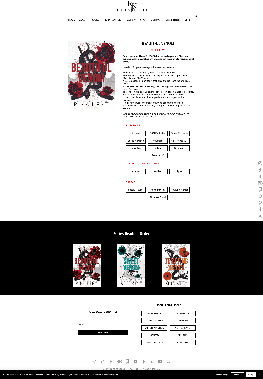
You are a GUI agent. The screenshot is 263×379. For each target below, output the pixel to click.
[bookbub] (260, 182)
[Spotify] (260, 196)
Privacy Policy (151, 368)
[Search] (196, 16)
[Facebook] (260, 176)
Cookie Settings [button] (221, 374)
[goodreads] (260, 189)
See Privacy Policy (110, 374)
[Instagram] (260, 163)
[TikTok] (260, 169)
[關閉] (259, 374)
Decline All (237, 374)
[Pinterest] (260, 202)
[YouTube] (160, 361)
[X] (260, 215)
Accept (251, 374)
